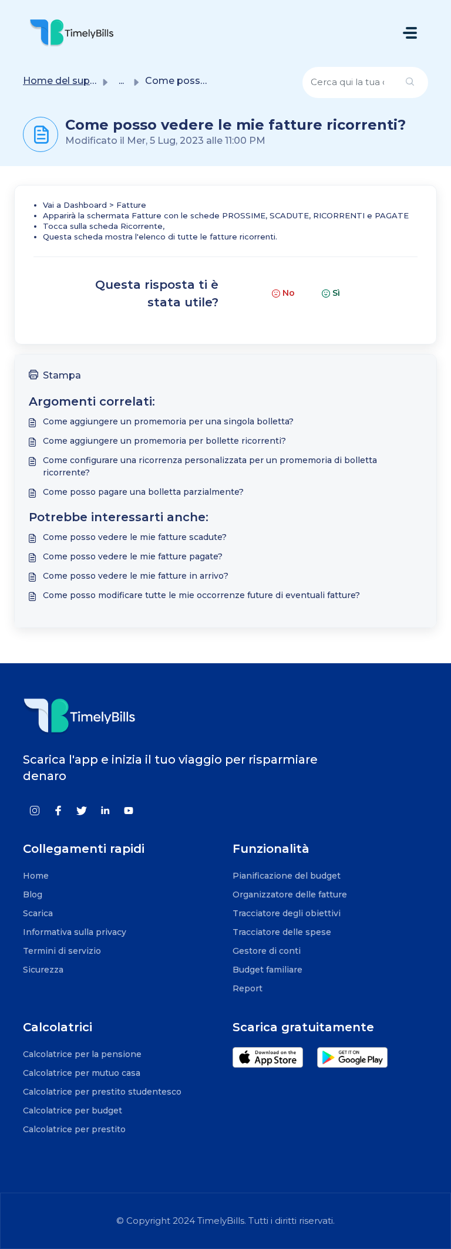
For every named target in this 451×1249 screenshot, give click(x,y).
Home (36, 875)
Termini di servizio (62, 951)
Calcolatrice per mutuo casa (81, 1073)
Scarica (38, 913)
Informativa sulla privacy (74, 932)
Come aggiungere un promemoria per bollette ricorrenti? (164, 441)
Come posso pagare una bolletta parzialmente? (143, 492)
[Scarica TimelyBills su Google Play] (358, 1062)
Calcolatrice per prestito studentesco (102, 1091)
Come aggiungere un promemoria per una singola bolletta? (168, 421)
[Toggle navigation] (410, 32)
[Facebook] (58, 810)
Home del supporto (70, 80)
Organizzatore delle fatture (290, 894)
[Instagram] (34, 810)
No (288, 293)
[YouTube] (128, 810)
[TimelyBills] (71, 32)
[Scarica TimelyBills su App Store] (275, 1062)
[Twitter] (81, 810)
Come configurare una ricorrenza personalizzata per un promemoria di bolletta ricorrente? (210, 466)
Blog (32, 894)
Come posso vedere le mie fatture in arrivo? (135, 576)
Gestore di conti (267, 951)
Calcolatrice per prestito (74, 1129)
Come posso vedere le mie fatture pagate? (133, 556)
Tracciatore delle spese (282, 932)
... (121, 80)
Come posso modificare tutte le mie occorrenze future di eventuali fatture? (201, 595)
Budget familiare (267, 969)
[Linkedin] (105, 810)
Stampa (62, 375)
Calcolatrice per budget (72, 1110)
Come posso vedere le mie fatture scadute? (135, 537)
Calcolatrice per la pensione (82, 1054)
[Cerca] (410, 82)
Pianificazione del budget (287, 875)
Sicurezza (43, 969)
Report (247, 988)
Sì (336, 293)
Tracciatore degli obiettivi (287, 913)
